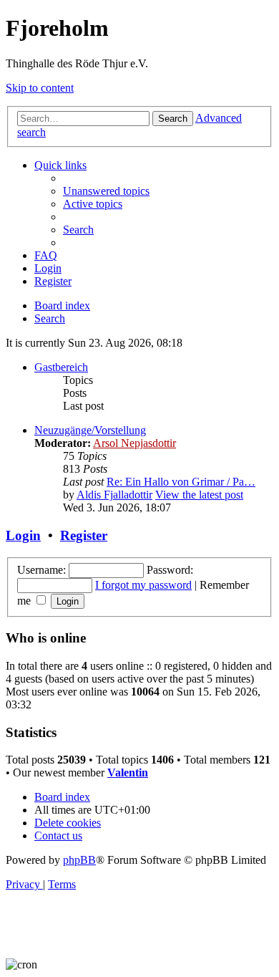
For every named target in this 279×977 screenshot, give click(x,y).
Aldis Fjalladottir (114, 494)
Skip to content (40, 88)
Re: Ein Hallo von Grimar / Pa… (181, 482)
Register (83, 535)
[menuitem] (106, 191)
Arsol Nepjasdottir (134, 443)
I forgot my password (143, 585)
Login (23, 535)
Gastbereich (61, 367)
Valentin (127, 772)
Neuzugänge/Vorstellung (90, 430)
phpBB (79, 860)
